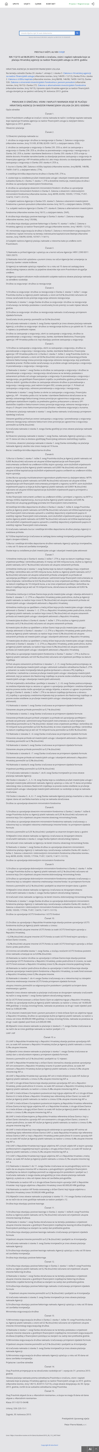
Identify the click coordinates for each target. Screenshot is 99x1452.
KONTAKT (51, 4)
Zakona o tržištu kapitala (20, 79)
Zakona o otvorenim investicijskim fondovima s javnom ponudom (43, 82)
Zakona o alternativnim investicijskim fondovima (62, 85)
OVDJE (61, 52)
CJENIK (38, 4)
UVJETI (27, 4)
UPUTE (16, 4)
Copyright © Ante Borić (49, 1445)
